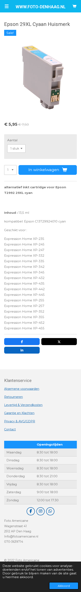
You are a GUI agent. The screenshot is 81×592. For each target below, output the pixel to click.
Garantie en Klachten (19, 413)
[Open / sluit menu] (6, 6)
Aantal (12, 140)
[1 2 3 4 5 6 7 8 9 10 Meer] (10, 170)
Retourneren (13, 397)
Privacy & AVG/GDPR (19, 421)
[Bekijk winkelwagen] (74, 6)
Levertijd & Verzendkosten (23, 405)
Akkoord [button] (64, 585)
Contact (10, 429)
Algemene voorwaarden (21, 389)
